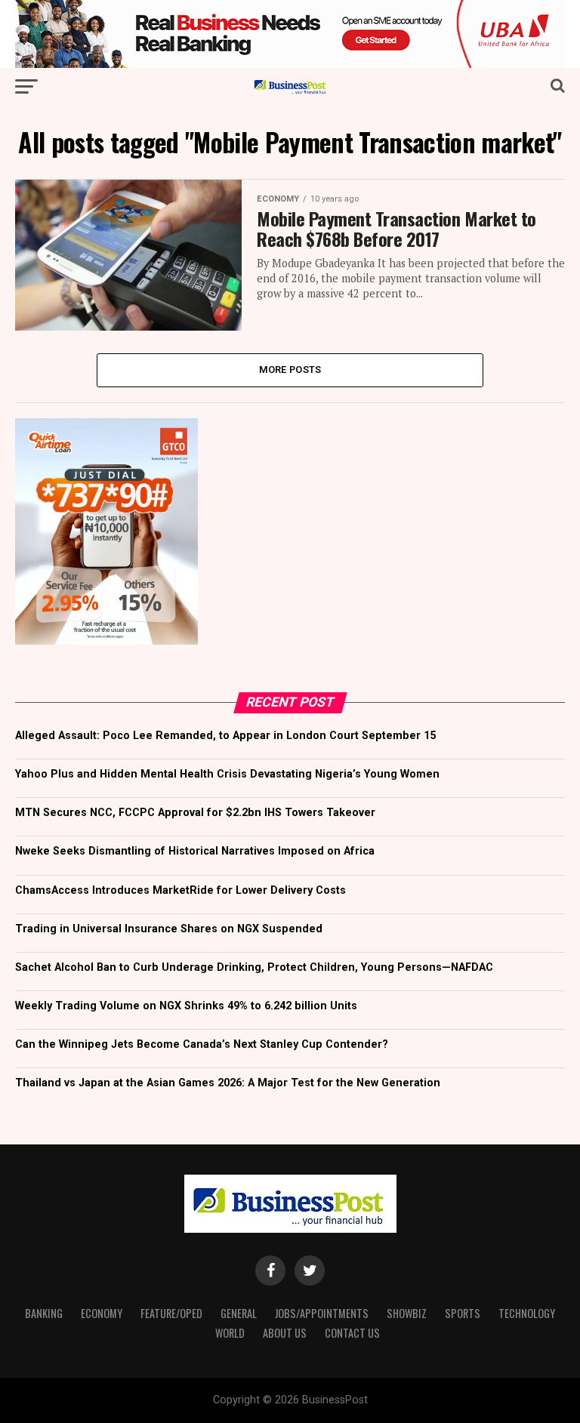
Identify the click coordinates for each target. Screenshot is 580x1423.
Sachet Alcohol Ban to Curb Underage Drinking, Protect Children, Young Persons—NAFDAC (254, 967)
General (239, 1313)
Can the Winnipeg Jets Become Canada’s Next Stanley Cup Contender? (201, 1044)
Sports (462, 1313)
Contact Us (352, 1333)
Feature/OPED (171, 1313)
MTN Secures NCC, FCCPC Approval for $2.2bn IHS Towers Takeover (195, 812)
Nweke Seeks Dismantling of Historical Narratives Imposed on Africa (195, 851)
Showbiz (407, 1313)
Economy (101, 1313)
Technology (526, 1313)
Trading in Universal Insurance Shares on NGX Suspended (168, 928)
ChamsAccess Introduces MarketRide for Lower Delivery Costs (180, 890)
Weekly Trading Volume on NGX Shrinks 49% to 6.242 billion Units (186, 1005)
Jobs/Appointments (322, 1313)
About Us (285, 1333)
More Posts (290, 369)
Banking (44, 1313)
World (230, 1333)
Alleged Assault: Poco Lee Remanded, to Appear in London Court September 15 (225, 735)
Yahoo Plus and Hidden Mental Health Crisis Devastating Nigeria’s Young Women (227, 774)
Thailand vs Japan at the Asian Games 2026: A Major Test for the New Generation (227, 1082)
